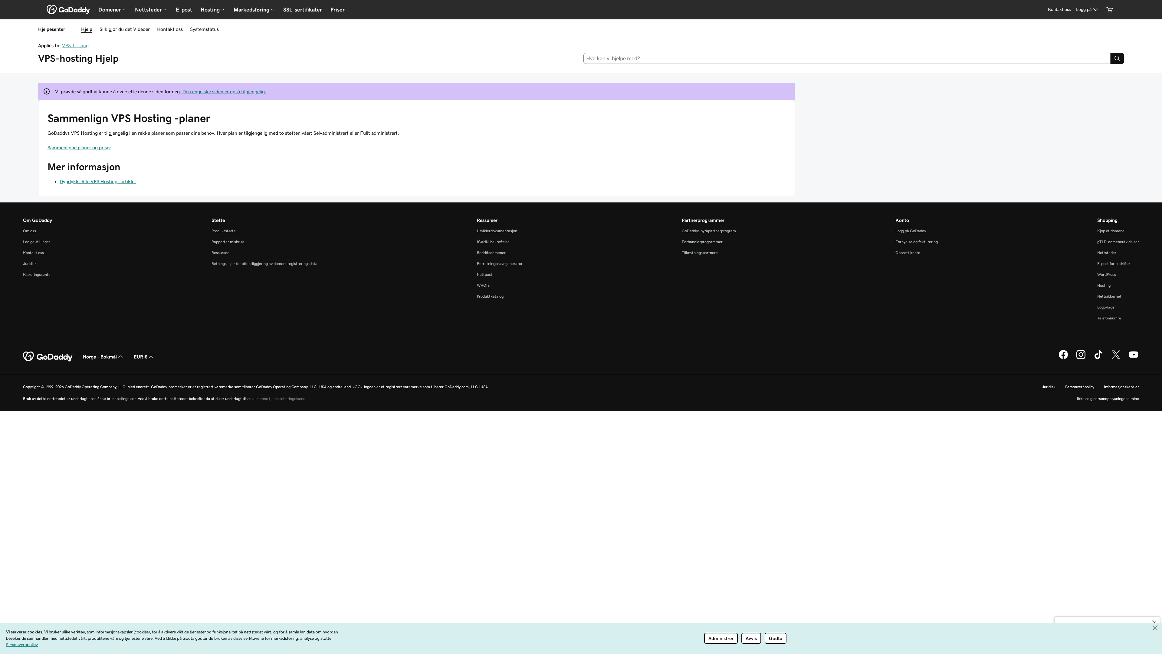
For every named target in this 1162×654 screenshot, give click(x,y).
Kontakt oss (170, 29)
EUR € (140, 356)
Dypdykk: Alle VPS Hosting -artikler (98, 181)
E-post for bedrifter (1113, 264)
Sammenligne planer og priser (79, 147)
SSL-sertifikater (302, 9)
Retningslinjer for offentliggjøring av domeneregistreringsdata (264, 264)
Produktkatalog (490, 296)
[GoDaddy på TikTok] (1098, 358)
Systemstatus (204, 29)
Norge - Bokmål (100, 356)
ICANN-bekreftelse (493, 242)
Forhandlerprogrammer (702, 242)
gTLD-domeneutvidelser (1118, 242)
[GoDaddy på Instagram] (1080, 358)
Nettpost (484, 274)
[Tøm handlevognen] (1109, 9)
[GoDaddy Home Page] (48, 357)
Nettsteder (1106, 253)
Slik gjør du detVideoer (125, 29)
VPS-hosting (75, 45)
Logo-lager (1106, 307)
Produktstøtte (224, 231)
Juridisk (30, 264)
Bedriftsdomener (491, 253)
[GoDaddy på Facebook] (1063, 358)
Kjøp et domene (1110, 231)
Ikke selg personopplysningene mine (1108, 399)
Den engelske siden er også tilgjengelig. (224, 91)
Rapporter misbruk (228, 242)
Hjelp (86, 29)
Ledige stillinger (36, 242)
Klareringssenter (37, 274)
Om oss (29, 231)
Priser (337, 9)
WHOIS (483, 285)
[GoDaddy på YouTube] (1133, 358)
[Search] (1117, 58)
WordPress (1106, 274)
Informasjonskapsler (1121, 387)
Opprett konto (907, 253)
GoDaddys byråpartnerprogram (709, 231)
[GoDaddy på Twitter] (1116, 358)
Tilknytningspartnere (700, 253)
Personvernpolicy (1079, 387)
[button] (1154, 622)
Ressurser (220, 253)
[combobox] (847, 58)
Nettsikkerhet (1109, 296)
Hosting (1104, 285)
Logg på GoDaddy (910, 231)
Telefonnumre (1109, 318)
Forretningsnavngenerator (500, 264)
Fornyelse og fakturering (916, 242)
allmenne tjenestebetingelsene (278, 399)
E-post (184, 9)
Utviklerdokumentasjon (497, 231)
